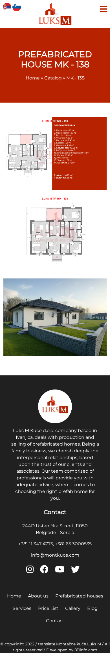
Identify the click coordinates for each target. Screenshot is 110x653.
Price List (48, 608)
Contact (55, 620)
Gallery (72, 608)
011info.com (85, 649)
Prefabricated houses (79, 596)
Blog (92, 608)
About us (38, 596)
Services (22, 608)
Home (14, 596)
